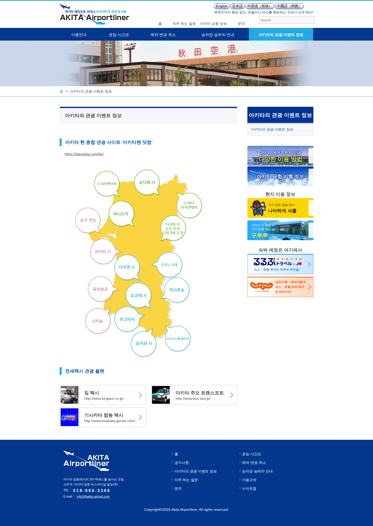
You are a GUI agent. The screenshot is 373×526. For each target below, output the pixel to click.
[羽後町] (129, 319)
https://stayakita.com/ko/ (84, 154)
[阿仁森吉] (122, 214)
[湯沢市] (144, 343)
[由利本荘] (103, 289)
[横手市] (175, 290)
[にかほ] (98, 321)
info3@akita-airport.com (93, 496)
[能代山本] (107, 184)
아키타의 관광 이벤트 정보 (281, 34)
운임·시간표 (119, 34)
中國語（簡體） (289, 6)
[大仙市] (127, 267)
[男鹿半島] (88, 220)
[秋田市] (106, 252)
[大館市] (147, 182)
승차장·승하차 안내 (217, 34)
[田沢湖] (173, 228)
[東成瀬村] (178, 338)
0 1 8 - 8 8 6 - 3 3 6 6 (91, 490)
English (222, 6)
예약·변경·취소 (163, 34)
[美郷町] (139, 295)
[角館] (167, 265)
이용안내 (79, 34)
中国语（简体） (259, 6)
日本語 (237, 6)
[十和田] (189, 205)
